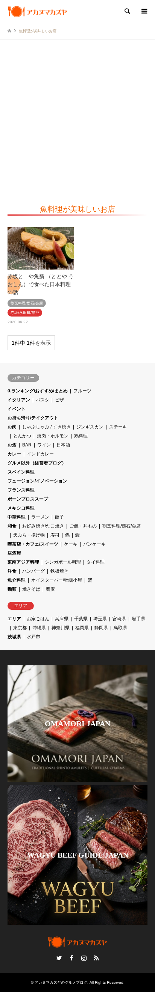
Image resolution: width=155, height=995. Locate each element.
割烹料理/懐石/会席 (121, 526)
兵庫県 (61, 618)
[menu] (143, 11)
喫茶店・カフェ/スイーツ (33, 544)
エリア (14, 618)
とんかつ (22, 436)
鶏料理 (81, 436)
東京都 (20, 627)
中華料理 (17, 517)
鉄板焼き (59, 571)
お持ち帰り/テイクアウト (33, 418)
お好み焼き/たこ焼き (43, 526)
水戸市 (33, 636)
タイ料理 (96, 562)
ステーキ (118, 427)
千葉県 (81, 618)
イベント (17, 409)
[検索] (126, 11)
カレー (14, 454)
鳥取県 (120, 627)
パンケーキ (94, 544)
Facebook (71, 957)
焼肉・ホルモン (52, 436)
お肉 (12, 427)
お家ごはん (38, 618)
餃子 (59, 517)
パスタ (42, 400)
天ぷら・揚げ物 (29, 535)
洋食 (12, 571)
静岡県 (101, 627)
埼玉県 (100, 618)
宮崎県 (119, 618)
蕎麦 (50, 589)
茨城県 (14, 636)
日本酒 (63, 445)
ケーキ (71, 544)
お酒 (12, 445)
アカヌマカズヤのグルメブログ (61, 982)
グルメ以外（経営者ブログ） (37, 463)
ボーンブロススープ (28, 499)
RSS (96, 957)
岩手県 (138, 618)
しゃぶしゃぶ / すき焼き (46, 427)
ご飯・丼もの (83, 526)
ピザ (59, 400)
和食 (12, 526)
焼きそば (31, 589)
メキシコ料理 (21, 508)
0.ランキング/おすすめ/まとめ (38, 390)
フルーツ (82, 390)
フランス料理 (21, 490)
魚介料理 (17, 580)
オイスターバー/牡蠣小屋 (56, 580)
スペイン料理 (21, 472)
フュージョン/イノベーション (37, 481)
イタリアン (19, 400)
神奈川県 (61, 627)
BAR (27, 445)
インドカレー (40, 454)
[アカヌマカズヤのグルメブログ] (37, 11)
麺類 (12, 589)
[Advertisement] (77, 120)
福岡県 (82, 627)
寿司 (54, 535)
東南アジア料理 (23, 562)
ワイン (44, 445)
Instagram (84, 957)
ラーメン (40, 517)
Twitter (59, 957)
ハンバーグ (33, 571)
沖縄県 (39, 627)
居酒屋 (14, 553)
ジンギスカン (89, 427)
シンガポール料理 (63, 562)
